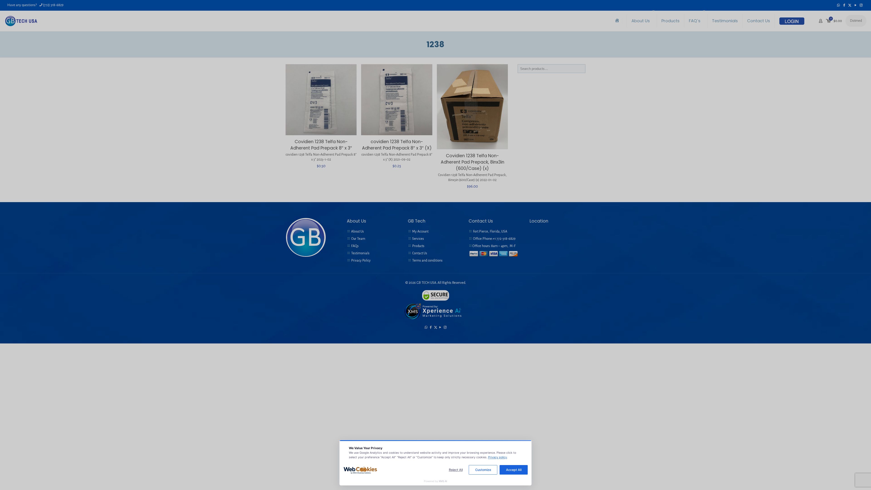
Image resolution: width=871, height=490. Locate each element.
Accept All (513, 470)
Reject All (456, 470)
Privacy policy (497, 457)
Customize (483, 470)
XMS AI (443, 481)
